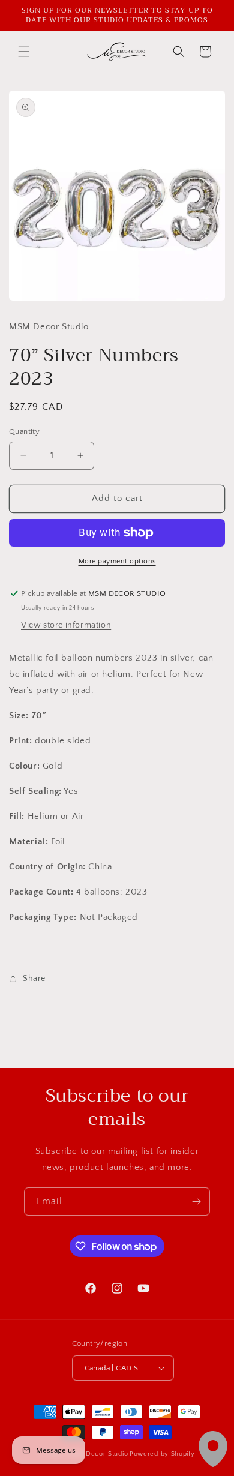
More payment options (117, 561)
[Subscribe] (196, 1201)
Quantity (24, 431)
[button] (24, 51)
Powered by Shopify (162, 1453)
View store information (66, 625)
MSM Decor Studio (98, 1453)
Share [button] (34, 978)
